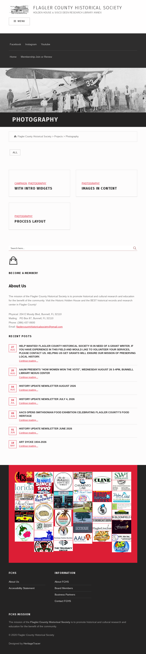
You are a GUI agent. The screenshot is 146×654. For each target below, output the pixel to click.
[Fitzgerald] (121, 527)
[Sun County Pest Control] (121, 512)
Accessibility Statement (22, 588)
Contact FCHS (63, 601)
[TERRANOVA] (43, 546)
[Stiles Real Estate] (121, 507)
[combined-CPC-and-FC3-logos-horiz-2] (82, 495)
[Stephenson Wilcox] (82, 475)
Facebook (15, 44)
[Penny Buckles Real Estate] (63, 533)
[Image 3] (43, 512)
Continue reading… (28, 361)
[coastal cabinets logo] (43, 535)
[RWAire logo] (121, 537)
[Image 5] (102, 509)
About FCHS (62, 581)
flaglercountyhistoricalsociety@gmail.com (39, 326)
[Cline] (102, 481)
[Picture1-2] (121, 476)
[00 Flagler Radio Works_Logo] (102, 496)
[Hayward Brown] (43, 526)
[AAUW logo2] (82, 538)
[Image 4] (24, 505)
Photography (37, 183)
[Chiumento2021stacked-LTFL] (82, 484)
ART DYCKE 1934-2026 (32, 442)
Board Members (64, 588)
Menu (21, 21)
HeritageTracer (32, 643)
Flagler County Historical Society (77, 8)
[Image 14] (24, 488)
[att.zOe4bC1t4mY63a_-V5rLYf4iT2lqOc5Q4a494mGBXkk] (121, 485)
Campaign (21, 183)
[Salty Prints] (102, 536)
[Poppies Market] (63, 481)
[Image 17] (43, 488)
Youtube (45, 44)
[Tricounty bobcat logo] (102, 521)
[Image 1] (121, 497)
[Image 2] (63, 500)
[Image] (24, 516)
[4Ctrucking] (24, 477)
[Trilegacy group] (63, 545)
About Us (14, 581)
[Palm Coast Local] (121, 546)
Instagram (31, 44)
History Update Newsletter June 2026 (45, 428)
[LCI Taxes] (82, 528)
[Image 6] (43, 498)
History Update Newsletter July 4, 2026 (47, 399)
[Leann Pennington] (102, 517)
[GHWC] (82, 517)
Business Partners (65, 594)
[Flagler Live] (102, 527)
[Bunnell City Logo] (43, 477)
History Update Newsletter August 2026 (47, 385)
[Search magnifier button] (134, 248)
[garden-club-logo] (24, 532)
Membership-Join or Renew (36, 56)
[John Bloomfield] (121, 517)
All (15, 152)
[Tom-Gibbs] (24, 497)
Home (13, 56)
